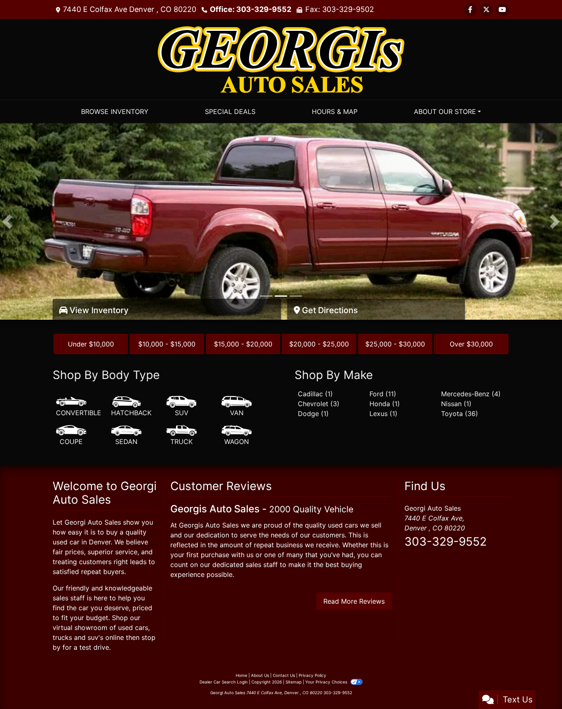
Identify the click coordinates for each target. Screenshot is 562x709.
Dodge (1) (313, 413)
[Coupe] (71, 435)
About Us (260, 675)
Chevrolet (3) (318, 404)
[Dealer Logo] (281, 58)
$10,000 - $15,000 (166, 344)
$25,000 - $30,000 (395, 344)
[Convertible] (78, 406)
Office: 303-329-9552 (250, 9)
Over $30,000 (471, 344)
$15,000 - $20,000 (243, 344)
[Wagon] (236, 435)
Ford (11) (382, 394)
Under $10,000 (91, 344)
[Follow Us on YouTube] (502, 9)
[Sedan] (126, 435)
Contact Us (284, 675)
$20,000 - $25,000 (319, 344)
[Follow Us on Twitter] (486, 9)
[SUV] (181, 406)
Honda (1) (384, 404)
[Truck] (181, 435)
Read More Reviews (354, 601)
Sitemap (294, 681)
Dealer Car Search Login (224, 681)
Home (241, 675)
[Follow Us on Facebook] (470, 9)
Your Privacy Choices (326, 681)
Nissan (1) (456, 404)
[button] (7, 221)
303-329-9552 (445, 542)
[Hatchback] (131, 406)
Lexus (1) (383, 413)
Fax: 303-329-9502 (339, 9)
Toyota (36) (459, 413)
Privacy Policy (312, 675)
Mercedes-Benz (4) (471, 394)
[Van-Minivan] (236, 406)
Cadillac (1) (315, 394)
